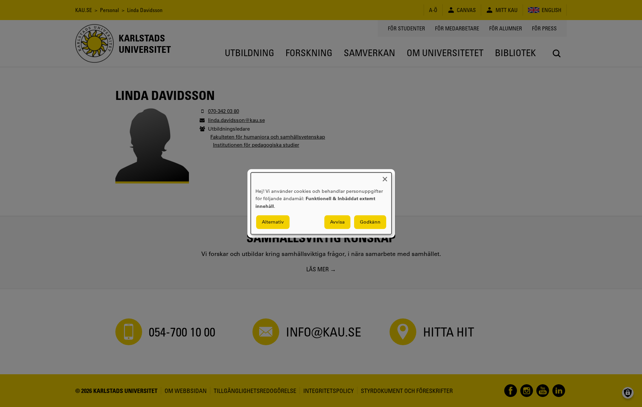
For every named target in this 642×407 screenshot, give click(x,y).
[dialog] (321, 203)
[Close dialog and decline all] (385, 176)
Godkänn (370, 222)
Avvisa (337, 222)
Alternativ (273, 222)
